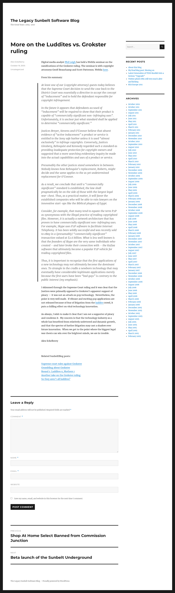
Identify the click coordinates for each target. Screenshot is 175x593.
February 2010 (134, 164)
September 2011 (135, 110)
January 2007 (134, 270)
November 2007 (135, 242)
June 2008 (132, 222)
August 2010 (133, 147)
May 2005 (132, 328)
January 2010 (133, 167)
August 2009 (133, 181)
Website (15, 484)
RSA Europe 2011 (135, 84)
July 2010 (132, 150)
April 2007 (132, 262)
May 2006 (132, 293)
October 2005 (134, 313)
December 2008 (135, 204)
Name (14, 458)
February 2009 (134, 199)
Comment (17, 416)
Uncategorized (17, 69)
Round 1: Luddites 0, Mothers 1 (58, 371)
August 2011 (133, 113)
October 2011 (133, 107)
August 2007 (133, 250)
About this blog (135, 67)
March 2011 (133, 127)
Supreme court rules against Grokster (61, 363)
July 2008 (132, 219)
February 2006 (134, 302)
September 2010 (135, 144)
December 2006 (135, 273)
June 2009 (132, 187)
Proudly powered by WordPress (56, 581)
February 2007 (134, 267)
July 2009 (132, 184)
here (105, 69)
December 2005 (135, 307)
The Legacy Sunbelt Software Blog (45, 20)
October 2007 (134, 244)
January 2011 (133, 133)
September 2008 (135, 213)
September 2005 (135, 316)
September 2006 (135, 282)
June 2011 (132, 118)
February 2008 (134, 233)
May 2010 (132, 156)
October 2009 (134, 176)
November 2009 (135, 173)
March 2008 (133, 230)
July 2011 (132, 116)
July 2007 (132, 253)
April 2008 (132, 227)
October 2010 (134, 141)
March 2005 (133, 333)
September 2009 (135, 179)
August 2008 (133, 216)
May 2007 (132, 259)
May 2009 (132, 190)
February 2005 (134, 336)
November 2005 (135, 310)
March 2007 (133, 264)
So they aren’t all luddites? (55, 379)
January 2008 (134, 236)
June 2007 (132, 256)
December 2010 (135, 136)
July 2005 (132, 322)
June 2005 (132, 325)
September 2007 (135, 247)
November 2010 (135, 138)
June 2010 (132, 153)
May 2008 (132, 224)
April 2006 (132, 296)
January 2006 (134, 305)
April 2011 (132, 124)
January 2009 (134, 201)
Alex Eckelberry (17, 62)
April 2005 (132, 330)
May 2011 (132, 121)
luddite (99, 302)
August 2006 (133, 285)
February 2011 (134, 130)
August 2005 (133, 319)
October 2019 (134, 104)
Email (15, 471)
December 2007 (135, 239)
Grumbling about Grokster (55, 367)
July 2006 (132, 287)
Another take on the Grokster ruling (61, 375)
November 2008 (135, 207)
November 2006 (135, 276)
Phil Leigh (70, 62)
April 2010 (132, 159)
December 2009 (135, 170)
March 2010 (133, 161)
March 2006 (133, 299)
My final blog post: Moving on (141, 70)
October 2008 (134, 210)
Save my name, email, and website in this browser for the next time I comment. (48, 498)
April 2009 (132, 193)
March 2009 (133, 196)
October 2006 (134, 279)
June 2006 (132, 290)
